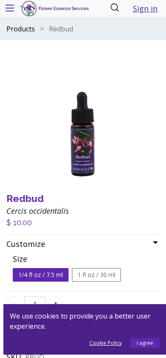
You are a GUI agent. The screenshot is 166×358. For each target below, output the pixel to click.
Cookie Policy (105, 343)
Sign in (145, 8)
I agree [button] (145, 343)
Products (20, 29)
